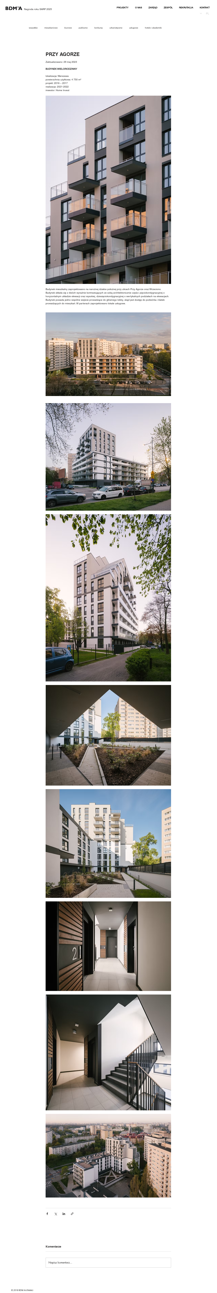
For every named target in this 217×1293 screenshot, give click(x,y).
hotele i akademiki (153, 28)
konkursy (98, 28)
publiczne (83, 28)
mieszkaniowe (51, 28)
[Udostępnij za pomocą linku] (72, 1213)
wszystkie (33, 28)
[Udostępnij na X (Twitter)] (55, 1213)
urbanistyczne (116, 28)
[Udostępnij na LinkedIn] (63, 1213)
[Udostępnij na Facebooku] (47, 1213)
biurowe (68, 28)
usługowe (133, 28)
